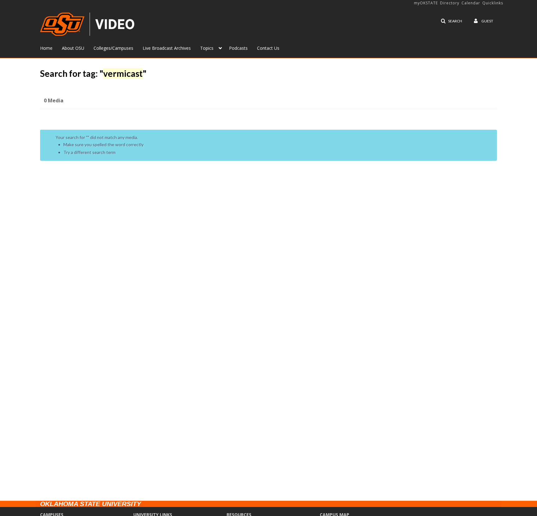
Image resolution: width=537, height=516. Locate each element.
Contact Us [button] (268, 48)
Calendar (470, 3)
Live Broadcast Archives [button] (167, 48)
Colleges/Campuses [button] (113, 48)
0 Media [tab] (53, 100)
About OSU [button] (73, 48)
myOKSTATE (426, 3)
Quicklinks (492, 3)
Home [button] (46, 48)
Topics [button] (206, 48)
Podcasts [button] (238, 48)
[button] (451, 21)
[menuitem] (51, 47)
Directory (449, 3)
